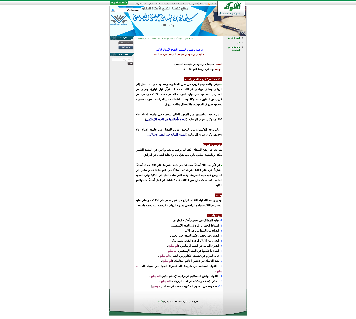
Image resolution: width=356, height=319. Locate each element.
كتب (238, 42)
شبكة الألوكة (188, 38)
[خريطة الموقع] (212, 5)
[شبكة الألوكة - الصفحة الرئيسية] (203, 5)
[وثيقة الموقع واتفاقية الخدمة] (176, 5)
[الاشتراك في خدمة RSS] (209, 5)
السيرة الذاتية (234, 38)
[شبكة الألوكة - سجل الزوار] (193, 5)
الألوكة (160, 301)
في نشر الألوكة (126, 47)
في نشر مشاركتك (126, 42)
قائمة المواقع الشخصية (234, 49)
